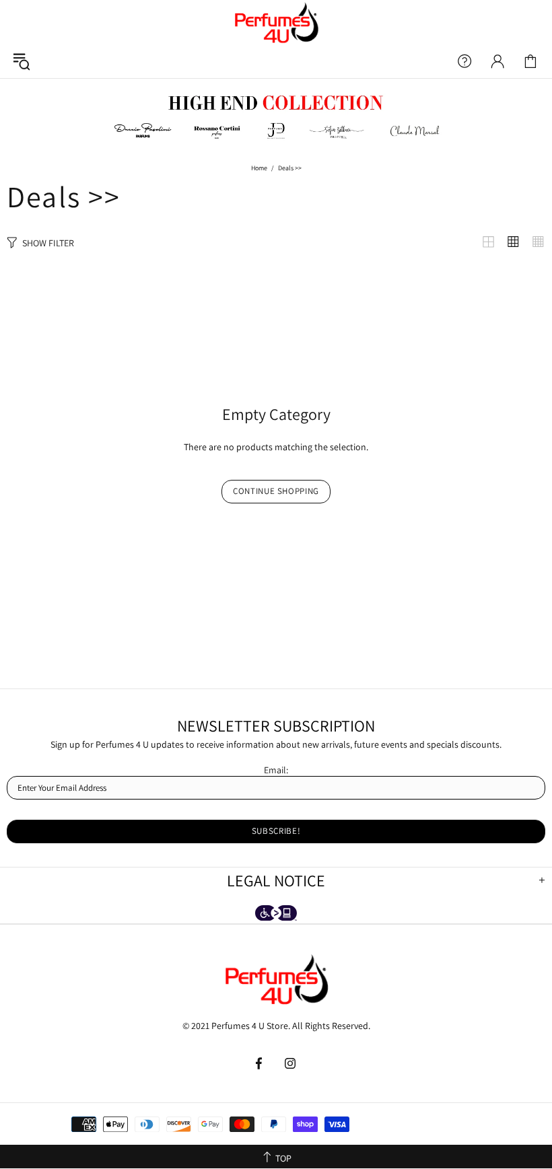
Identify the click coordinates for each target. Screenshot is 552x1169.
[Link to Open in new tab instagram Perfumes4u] (290, 1063)
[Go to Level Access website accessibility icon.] (276, 914)
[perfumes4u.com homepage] (276, 22)
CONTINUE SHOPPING (276, 491)
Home (259, 168)
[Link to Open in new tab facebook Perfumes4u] (260, 1063)
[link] (530, 61)
